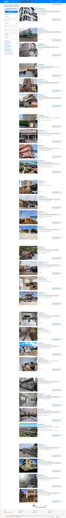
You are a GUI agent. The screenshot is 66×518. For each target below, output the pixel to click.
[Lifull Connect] (8, 512)
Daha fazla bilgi (18, 516)
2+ (11, 27)
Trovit (5, 4)
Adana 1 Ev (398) (6, 47)
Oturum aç (59, 1)
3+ (13, 27)
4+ (16, 27)
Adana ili (13, 4)
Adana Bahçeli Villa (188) (8, 50)
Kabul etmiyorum (57, 516)
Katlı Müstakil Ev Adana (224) (8, 49)
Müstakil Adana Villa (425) (8, 46)
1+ (8, 27)
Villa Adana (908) (6, 43)
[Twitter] (35, 512)
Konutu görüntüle (56, 19)
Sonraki (46, 505)
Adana (17, 4)
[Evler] (19, 512)
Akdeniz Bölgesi (9, 4)
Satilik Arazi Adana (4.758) (8, 42)
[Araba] (21, 512)
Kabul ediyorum (52, 516)
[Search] (32, 1)
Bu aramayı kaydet (11, 11)
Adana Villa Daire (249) (7, 48)
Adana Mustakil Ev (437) (7, 45)
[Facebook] (34, 512)
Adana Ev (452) (6, 44)
